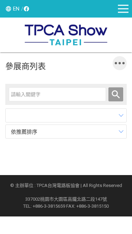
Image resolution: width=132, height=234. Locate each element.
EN (16, 9)
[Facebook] (25, 9)
